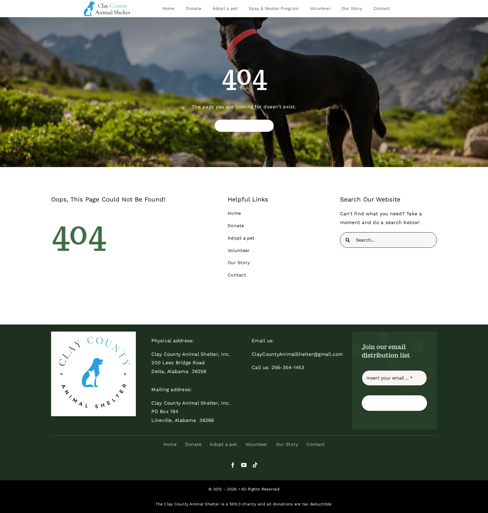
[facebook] (233, 465)
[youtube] (244, 465)
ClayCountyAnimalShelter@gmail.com (297, 354)
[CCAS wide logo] (107, 3)
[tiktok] (255, 465)
